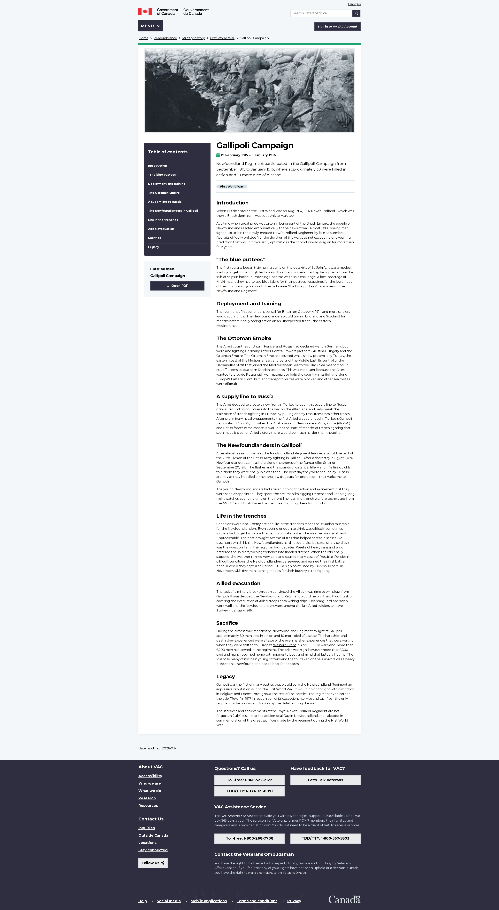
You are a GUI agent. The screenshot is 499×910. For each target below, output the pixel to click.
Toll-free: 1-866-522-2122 (249, 780)
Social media (169, 901)
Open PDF (179, 286)
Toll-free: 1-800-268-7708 (249, 838)
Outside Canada (153, 835)
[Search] (356, 13)
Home (143, 38)
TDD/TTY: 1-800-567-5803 (325, 838)
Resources (148, 805)
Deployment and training (166, 184)
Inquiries (146, 828)
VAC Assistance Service (237, 816)
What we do (149, 791)
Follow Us (155, 864)
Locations (147, 843)
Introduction (157, 165)
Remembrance (165, 38)
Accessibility (150, 776)
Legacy (153, 247)
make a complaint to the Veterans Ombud (277, 872)
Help (142, 901)
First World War (222, 38)
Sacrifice (154, 238)
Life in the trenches (163, 220)
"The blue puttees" (162, 174)
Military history (193, 38)
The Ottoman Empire (164, 193)
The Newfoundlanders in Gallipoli (173, 210)
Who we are (149, 783)
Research (147, 798)
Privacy (294, 901)
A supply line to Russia (164, 202)
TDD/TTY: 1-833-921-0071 (249, 791)
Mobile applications (209, 901)
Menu (148, 26)
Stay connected (153, 850)
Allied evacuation (161, 229)
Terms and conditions (257, 901)
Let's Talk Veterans (325, 780)
